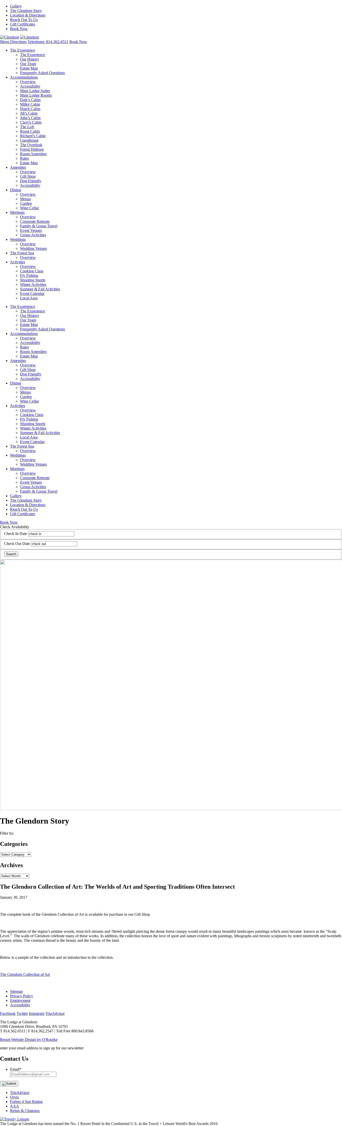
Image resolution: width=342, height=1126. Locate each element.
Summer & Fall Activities (40, 289)
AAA (14, 1106)
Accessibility (30, 86)
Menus (25, 199)
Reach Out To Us (24, 20)
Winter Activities (33, 284)
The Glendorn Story (26, 11)
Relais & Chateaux (25, 1110)
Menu (5, 42)
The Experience (22, 50)
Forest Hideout (32, 149)
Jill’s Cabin (29, 113)
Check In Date (15, 533)
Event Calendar (32, 293)
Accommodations (24, 77)
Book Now (19, 29)
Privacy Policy (21, 996)
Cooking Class (31, 271)
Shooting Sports (32, 280)
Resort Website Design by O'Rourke (29, 1039)
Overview (28, 82)
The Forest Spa (22, 253)
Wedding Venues (33, 248)
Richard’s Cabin (33, 136)
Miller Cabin (30, 104)
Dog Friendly (30, 181)
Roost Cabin (30, 131)
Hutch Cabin (30, 109)
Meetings (17, 212)
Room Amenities (33, 154)
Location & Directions (27, 15)
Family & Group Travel (38, 226)
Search (11, 554)
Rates (24, 158)
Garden (26, 203)
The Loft (27, 127)
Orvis (14, 1097)
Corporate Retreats (35, 221)
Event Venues (31, 230)
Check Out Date (17, 543)
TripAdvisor (19, 1092)
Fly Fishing (29, 275)
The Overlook (31, 145)
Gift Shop (28, 176)
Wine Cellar (29, 208)
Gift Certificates (22, 24)
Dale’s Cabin (30, 100)
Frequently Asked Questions (42, 73)
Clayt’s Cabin (31, 122)
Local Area (29, 298)
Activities (17, 262)
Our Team (28, 64)
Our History (29, 59)
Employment (20, 1000)
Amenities (18, 167)
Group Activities (33, 235)
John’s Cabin (30, 118)
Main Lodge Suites (35, 91)
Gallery (16, 6)
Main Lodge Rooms (36, 95)
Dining (15, 190)
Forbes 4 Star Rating (26, 1101)
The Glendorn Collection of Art (25, 974)
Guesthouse (29, 140)
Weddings (18, 239)
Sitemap (16, 991)
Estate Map (29, 68)
